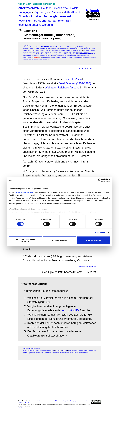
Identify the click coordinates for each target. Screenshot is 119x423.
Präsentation (56, 352)
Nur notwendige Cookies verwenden (25, 240)
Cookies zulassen (93, 240)
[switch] (46, 224)
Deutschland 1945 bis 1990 (41, 59)
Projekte (36, 16)
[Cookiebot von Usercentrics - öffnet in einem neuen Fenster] (100, 180)
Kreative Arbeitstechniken (47, 350)
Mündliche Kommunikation (36, 352)
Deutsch (46, 8)
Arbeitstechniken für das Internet (69, 352)
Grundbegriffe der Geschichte (32, 46)
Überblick (42, 55)
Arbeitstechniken (28, 8)
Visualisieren (48, 352)
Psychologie (41, 12)
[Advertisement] (9, 6)
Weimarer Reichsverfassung (86, 53)
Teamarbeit (58, 350)
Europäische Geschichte (49, 46)
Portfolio (64, 350)
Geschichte (61, 8)
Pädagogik (24, 12)
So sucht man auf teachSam (52, 20)
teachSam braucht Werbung (35, 24)
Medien (56, 12)
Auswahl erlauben (59, 240)
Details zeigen (99, 232)
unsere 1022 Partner (24, 192)
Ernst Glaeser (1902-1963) (74, 83)
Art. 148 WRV (70, 310)
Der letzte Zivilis (72, 79)
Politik (74, 8)
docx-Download (83, 68)
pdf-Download (92, 68)
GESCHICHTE (26, 45)
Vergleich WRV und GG (83, 55)
